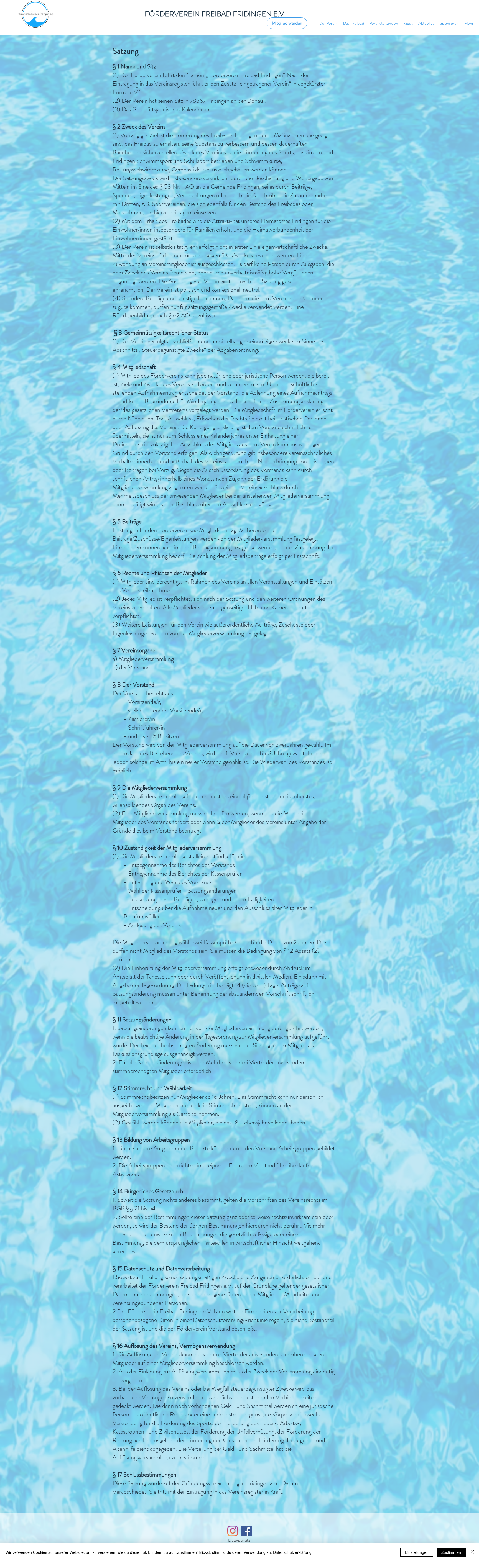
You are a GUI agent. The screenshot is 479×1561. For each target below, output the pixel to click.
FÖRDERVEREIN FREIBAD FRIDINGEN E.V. (215, 14)
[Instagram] (232, 1531)
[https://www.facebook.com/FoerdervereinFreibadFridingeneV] (246, 1531)
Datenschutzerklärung (292, 1552)
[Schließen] (472, 1552)
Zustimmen (451, 1552)
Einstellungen (417, 1552)
